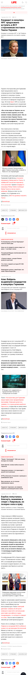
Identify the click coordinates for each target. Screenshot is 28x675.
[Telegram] (10, 219)
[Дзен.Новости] (2, 219)
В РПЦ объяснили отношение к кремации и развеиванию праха (14, 476)
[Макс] (6, 219)
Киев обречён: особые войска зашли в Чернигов (12, 465)
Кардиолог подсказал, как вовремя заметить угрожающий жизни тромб (12, 487)
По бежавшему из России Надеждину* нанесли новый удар (12, 242)
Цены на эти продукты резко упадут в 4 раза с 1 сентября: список (13, 248)
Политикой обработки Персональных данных (11, 7)
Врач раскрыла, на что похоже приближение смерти (10, 482)
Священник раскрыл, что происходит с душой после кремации (12, 471)
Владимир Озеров (6, 422)
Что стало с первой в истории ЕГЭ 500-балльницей (12, 265)
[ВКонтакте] (13, 219)
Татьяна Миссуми (6, 204)
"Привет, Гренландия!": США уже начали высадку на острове (13, 460)
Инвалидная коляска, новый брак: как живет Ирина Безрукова (12, 270)
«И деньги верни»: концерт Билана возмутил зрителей (11, 259)
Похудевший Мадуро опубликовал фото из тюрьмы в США (13, 253)
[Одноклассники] (17, 219)
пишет (12, 102)
